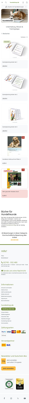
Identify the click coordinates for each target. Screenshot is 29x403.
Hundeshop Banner (6, 321)
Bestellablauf (4, 258)
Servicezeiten (4, 323)
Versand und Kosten (6, 287)
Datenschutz (4, 290)
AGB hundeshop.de (6, 292)
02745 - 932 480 (10, 262)
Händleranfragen (5, 318)
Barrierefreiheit (5, 300)
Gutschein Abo (5, 316)
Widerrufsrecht (5, 294)
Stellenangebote (5, 314)
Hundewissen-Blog (11, 225)
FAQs (2, 255)
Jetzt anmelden (8, 368)
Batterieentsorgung (6, 296)
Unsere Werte (4, 312)
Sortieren (23, 37)
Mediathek (6, 34)
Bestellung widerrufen (8, 309)
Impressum (4, 298)
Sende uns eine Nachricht (14, 270)
